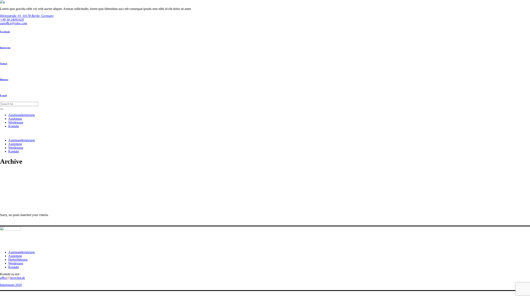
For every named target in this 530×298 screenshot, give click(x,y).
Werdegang (15, 263)
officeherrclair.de (12, 278)
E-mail (3, 95)
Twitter (3, 63)
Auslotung (15, 256)
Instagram (5, 47)
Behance (4, 79)
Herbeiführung (18, 259)
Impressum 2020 (11, 285)
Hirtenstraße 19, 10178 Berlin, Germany (27, 16)
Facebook (5, 31)
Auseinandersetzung (21, 252)
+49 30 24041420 (12, 19)
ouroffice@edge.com (13, 23)
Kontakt (13, 267)
